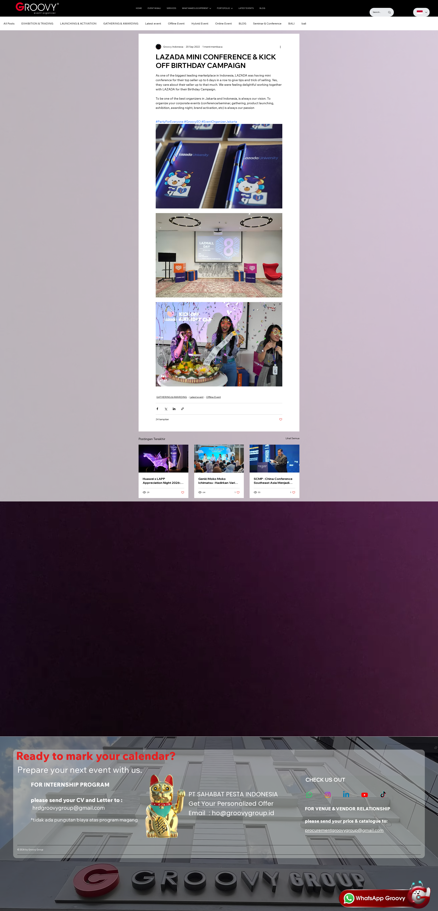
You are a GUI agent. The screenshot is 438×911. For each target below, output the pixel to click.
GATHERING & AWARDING (120, 23)
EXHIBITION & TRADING (37, 23)
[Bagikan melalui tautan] (182, 408)
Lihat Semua (292, 438)
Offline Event (176, 23)
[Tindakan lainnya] (280, 47)
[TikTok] (383, 795)
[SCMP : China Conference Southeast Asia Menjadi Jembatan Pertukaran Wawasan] (274, 459)
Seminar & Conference (267, 23)
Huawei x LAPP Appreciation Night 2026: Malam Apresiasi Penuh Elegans (161, 481)
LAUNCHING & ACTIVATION (78, 23)
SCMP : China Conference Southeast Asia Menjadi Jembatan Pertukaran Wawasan (273, 481)
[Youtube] (364, 795)
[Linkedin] (346, 795)
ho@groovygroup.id (243, 813)
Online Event (223, 23)
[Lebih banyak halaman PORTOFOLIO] (232, 8)
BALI (291, 23)
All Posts (9, 23)
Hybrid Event (199, 23)
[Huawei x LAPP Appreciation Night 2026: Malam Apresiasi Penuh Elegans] (163, 459)
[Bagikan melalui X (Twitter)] (165, 408)
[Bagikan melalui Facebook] (157, 408)
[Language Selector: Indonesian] (421, 12)
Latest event (153, 23)
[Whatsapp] (309, 795)
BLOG (242, 23)
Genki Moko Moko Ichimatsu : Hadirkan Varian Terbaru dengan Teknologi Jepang (218, 481)
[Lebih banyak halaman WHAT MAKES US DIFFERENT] (210, 8)
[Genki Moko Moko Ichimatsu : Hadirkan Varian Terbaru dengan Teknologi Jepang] (219, 459)
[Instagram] (327, 795)
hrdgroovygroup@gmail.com (68, 807)
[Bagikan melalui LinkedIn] (174, 408)
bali (303, 23)
